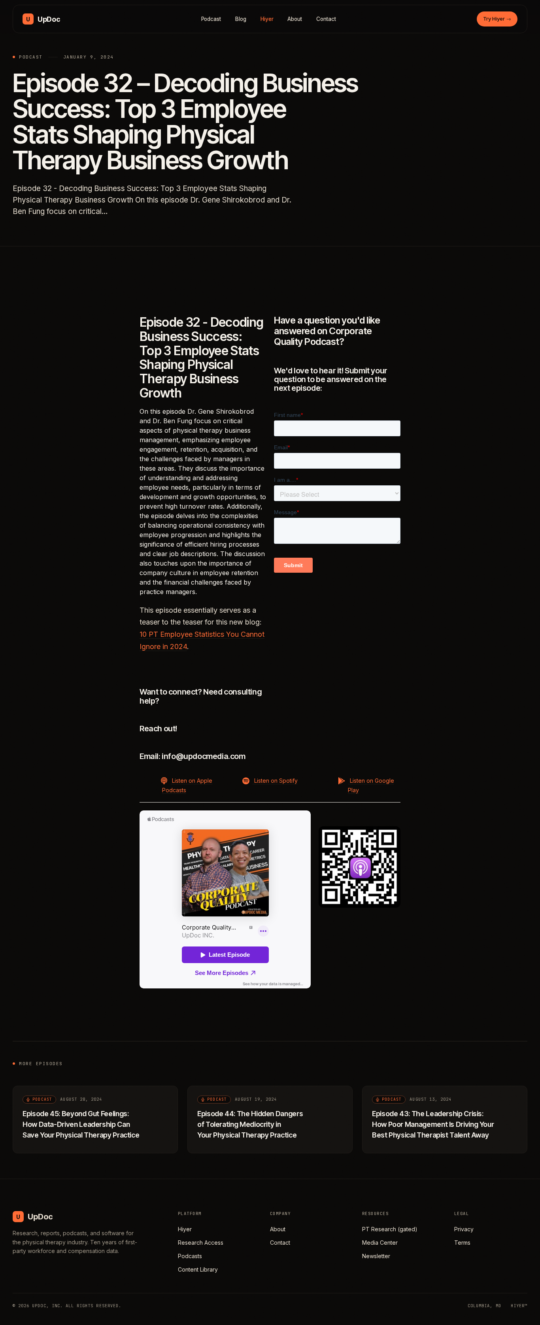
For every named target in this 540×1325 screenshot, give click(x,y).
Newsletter (376, 1256)
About (294, 19)
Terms (462, 1242)
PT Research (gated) (389, 1229)
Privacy (464, 1229)
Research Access (200, 1242)
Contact (326, 19)
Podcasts (190, 1256)
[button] (180, 784)
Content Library (198, 1269)
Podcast (211, 19)
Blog (240, 19)
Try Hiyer (497, 18)
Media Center (380, 1242)
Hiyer (267, 19)
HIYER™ (519, 1305)
